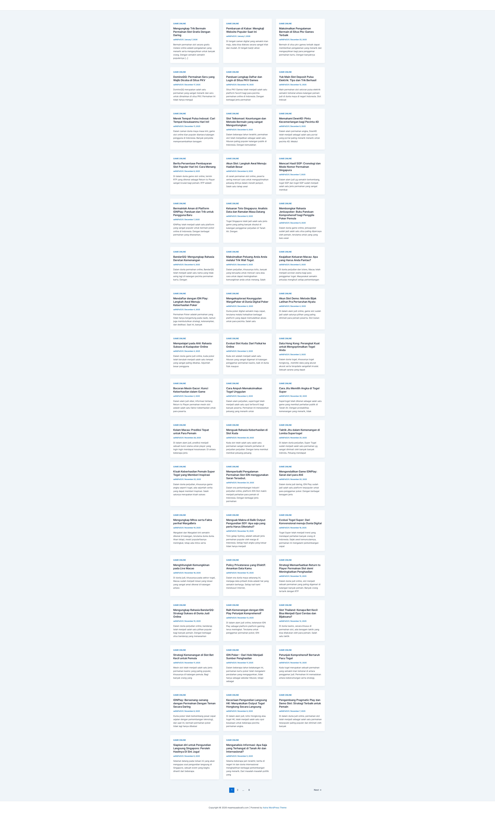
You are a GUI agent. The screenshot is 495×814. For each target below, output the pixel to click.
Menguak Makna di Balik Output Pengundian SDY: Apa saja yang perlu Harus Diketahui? (245, 523)
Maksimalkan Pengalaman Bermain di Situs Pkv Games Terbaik (296, 32)
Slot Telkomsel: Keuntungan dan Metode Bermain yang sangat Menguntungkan (246, 122)
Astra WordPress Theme (274, 807)
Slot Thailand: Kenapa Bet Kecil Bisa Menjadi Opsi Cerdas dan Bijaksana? (298, 613)
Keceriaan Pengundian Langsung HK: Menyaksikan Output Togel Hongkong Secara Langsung (246, 703)
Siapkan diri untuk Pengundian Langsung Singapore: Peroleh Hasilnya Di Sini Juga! (192, 748)
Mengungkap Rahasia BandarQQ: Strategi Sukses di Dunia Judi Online (193, 613)
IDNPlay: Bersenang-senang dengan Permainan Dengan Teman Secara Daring (194, 703)
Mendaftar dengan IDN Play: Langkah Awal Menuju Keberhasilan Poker (190, 302)
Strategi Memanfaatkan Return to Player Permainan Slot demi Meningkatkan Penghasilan (299, 568)
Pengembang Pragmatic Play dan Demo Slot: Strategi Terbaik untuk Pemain (300, 703)
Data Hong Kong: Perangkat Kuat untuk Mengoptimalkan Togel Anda (299, 347)
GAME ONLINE (179, 23)
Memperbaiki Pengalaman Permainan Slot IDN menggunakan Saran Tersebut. (247, 475)
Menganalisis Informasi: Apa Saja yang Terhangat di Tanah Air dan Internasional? (246, 748)
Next (317, 789)
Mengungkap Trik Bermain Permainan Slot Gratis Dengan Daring (191, 32)
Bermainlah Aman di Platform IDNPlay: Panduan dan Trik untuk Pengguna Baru (193, 212)
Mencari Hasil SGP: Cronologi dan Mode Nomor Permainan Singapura (300, 167)
